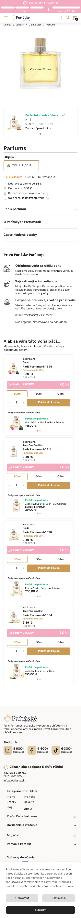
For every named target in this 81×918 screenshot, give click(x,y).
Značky (20, 25)
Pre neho (29, 796)
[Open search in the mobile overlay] (61, 18)
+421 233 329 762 (15, 773)
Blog (9, 807)
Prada (42, 588)
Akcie (28, 809)
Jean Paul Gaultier (46, 505)
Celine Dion (35, 25)
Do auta (29, 802)
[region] (40, 63)
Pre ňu (11, 796)
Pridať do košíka (49, 402)
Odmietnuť (22, 898)
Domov (7, 25)
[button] (40, 209)
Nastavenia (59, 898)
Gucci (44, 422)
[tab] (40, 134)
